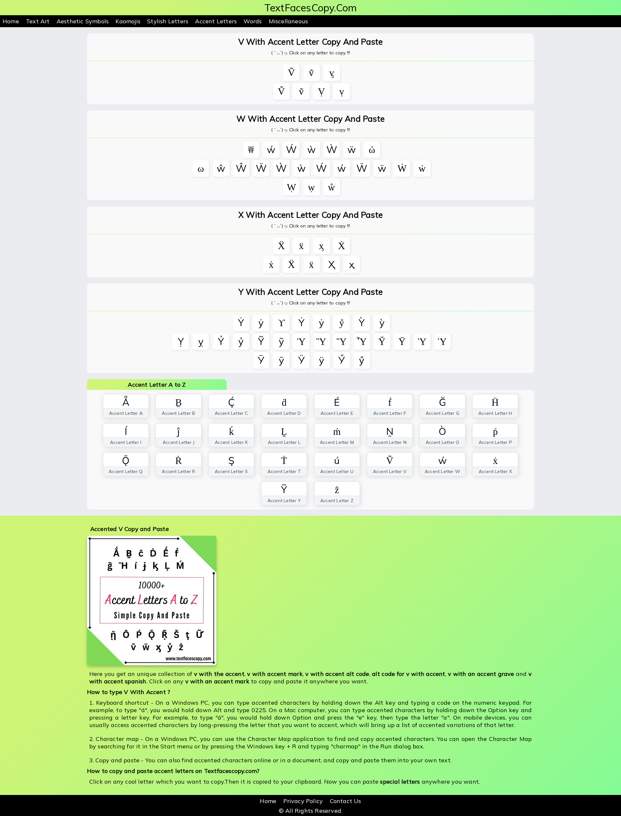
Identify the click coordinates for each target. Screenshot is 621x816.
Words (253, 21)
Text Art (38, 21)
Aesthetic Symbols (83, 21)
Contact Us (345, 801)
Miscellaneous (288, 21)
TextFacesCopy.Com (310, 7)
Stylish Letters (167, 21)
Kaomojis (127, 21)
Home (11, 21)
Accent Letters (216, 21)
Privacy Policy (303, 801)
